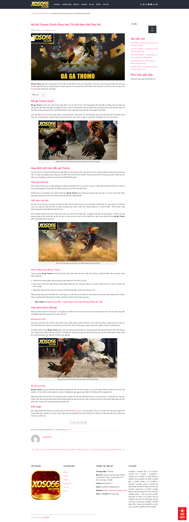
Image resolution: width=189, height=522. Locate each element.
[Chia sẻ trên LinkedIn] (85, 422)
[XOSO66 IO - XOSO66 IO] (41, 4)
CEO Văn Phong (90, 514)
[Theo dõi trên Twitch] (157, 4)
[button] (182, 513)
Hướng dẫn (66, 4)
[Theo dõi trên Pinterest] (148, 4)
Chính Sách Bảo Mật (38, 514)
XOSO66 (57, 4)
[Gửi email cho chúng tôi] (143, 4)
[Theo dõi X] (141, 4)
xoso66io (53, 30)
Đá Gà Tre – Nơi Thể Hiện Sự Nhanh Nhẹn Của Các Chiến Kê (55, 450)
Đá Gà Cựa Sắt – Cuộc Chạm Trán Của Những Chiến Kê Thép (75, 302)
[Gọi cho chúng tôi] (146, 4)
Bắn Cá (76, 4)
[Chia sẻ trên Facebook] (70, 422)
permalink (69, 429)
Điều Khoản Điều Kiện (53, 514)
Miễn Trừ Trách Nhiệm (76, 514)
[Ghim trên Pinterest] (81, 422)
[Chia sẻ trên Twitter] (74, 422)
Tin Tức (106, 4)
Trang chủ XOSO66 (37, 13)
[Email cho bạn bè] (78, 422)
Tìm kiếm (134, 24)
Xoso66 (34, 89)
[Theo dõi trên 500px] (154, 4)
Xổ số (98, 4)
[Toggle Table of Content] (42, 95)
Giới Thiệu (64, 514)
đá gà (43, 115)
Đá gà (91, 4)
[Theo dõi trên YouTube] (151, 4)
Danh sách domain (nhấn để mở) (40, 10)
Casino (84, 4)
